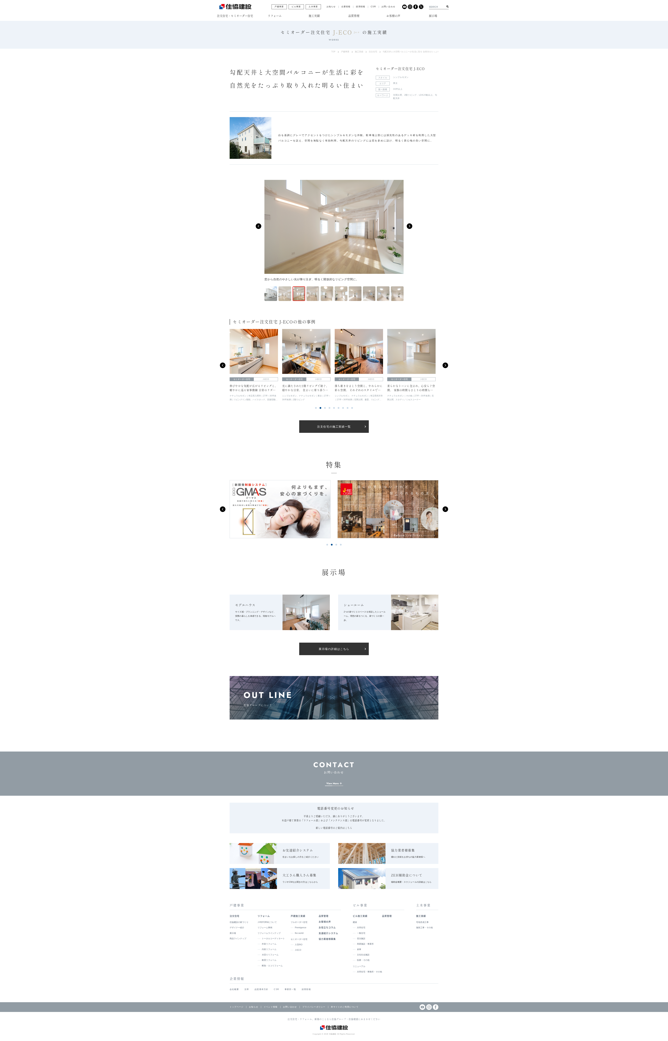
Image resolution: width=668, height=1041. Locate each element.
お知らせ (331, 6)
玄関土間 (397, 95)
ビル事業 (296, 6)
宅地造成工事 (422, 922)
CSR (373, 6)
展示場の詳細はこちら (334, 648)
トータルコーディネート (273, 938)
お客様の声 (325, 921)
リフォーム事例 (265, 927)
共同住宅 (361, 927)
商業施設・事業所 (365, 944)
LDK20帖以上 (426, 95)
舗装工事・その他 (424, 927)
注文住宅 (373, 51)
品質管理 (323, 915)
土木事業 (313, 6)
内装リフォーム (269, 949)
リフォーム (264, 915)
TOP (333, 51)
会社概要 (234, 989)
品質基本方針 (261, 989)
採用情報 (360, 6)
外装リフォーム (269, 944)
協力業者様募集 (327, 938)
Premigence (300, 927)
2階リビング (410, 95)
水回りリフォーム (270, 954)
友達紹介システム (328, 933)
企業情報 (346, 6)
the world (299, 933)
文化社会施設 (363, 954)
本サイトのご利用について (344, 1007)
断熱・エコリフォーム (272, 965)
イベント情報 (270, 1007)
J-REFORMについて (267, 922)
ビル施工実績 (360, 915)
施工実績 (359, 51)
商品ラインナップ (238, 938)
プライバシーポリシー (313, 1007)
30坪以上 (398, 89)
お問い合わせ (388, 6)
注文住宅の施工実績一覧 (334, 426)
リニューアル (359, 966)
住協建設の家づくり (239, 922)
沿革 (246, 989)
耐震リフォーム (269, 960)
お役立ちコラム (327, 927)
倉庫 (359, 949)
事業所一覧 (290, 989)
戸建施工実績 (298, 915)
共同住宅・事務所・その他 (369, 972)
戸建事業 (279, 6)
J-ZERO (298, 944)
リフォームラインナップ (269, 933)
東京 (395, 83)
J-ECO (298, 950)
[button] (258, 226)
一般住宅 (361, 933)
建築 (355, 922)
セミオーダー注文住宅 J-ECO (400, 68)
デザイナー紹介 (237, 927)
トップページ (236, 1007)
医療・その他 (363, 960)
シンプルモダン (401, 77)
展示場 (233, 933)
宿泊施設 (361, 938)
